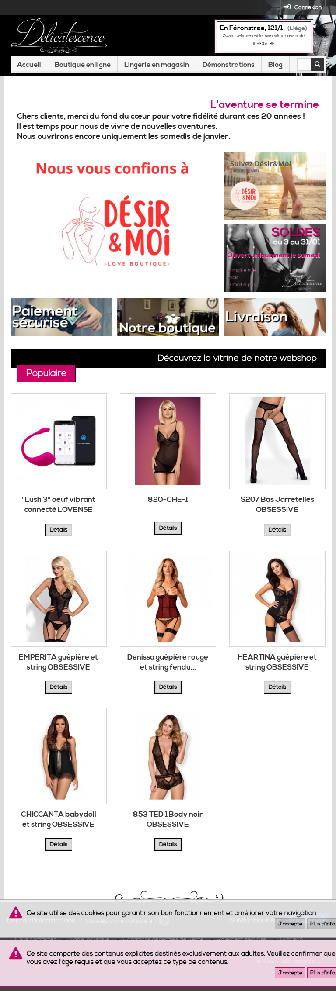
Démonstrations (229, 64)
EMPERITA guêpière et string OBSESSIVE (58, 662)
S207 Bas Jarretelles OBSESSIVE (277, 504)
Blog (275, 64)
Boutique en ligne (83, 64)
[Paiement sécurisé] (61, 315)
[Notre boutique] (168, 315)
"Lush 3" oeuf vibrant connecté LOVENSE (58, 504)
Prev (183, 276)
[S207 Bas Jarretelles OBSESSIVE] (277, 441)
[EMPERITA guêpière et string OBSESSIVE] (58, 598)
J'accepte (290, 924)
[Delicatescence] (58, 35)
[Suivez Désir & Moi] (275, 184)
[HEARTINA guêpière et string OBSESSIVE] (277, 598)
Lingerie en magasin (156, 64)
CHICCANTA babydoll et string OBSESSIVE (58, 819)
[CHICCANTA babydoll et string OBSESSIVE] (58, 756)
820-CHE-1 (168, 499)
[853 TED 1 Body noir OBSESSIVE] (168, 756)
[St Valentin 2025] (275, 256)
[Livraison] (275, 315)
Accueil (29, 64)
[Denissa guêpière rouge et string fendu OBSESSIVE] (168, 598)
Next (204, 276)
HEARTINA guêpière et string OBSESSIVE (277, 662)
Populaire (46, 373)
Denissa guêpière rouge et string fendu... (167, 662)
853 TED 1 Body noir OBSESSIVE (168, 819)
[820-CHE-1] (168, 441)
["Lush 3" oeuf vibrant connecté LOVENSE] (58, 441)
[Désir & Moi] (115, 222)
